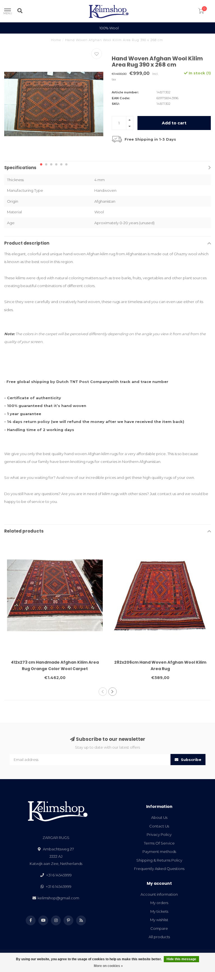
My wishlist (159, 919)
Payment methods (159, 851)
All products (159, 937)
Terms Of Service (159, 843)
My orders (159, 902)
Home (56, 40)
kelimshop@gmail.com (58, 898)
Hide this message (181, 959)
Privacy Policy (159, 834)
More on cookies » (108, 966)
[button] (41, 164)
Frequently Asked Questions (159, 868)
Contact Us (159, 826)
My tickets (159, 911)
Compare (159, 928)
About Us (159, 817)
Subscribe (190, 759)
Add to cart (174, 123)
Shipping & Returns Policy (159, 860)
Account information (159, 894)
